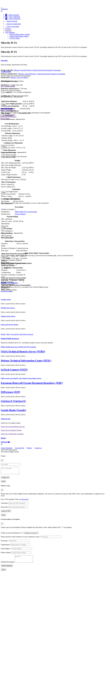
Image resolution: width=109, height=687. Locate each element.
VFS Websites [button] (10, 32)
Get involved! (19, 448)
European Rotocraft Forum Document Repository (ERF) (32, 383)
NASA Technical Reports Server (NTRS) (23, 351)
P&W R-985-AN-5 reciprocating (26, 212)
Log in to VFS (6, 511)
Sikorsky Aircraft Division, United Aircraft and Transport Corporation (37, 70)
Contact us (38, 448)
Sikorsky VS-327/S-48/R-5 (19, 77)
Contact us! (5, 477)
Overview (4, 60)
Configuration (6, 71)
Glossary (8, 29)
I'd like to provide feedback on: (12, 533)
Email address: (6, 548)
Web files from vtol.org (8, 308)
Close (3, 104)
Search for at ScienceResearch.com (12, 427)
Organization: (5, 545)
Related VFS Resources (9, 283)
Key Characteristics (8, 86)
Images (3, 438)
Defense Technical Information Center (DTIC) (26, 360)
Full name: (5, 541)
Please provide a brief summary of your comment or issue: (21, 537)
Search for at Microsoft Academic (12, 434)
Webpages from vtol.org (8, 316)
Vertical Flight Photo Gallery (19, 36)
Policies (29, 448)
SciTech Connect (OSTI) (14, 369)
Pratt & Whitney (20, 214)
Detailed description (7, 562)
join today (25, 499)
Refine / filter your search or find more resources (17, 334)
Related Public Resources (10, 338)
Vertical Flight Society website (19, 34)
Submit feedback (7, 566)
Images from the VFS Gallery (10, 324)
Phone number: (6, 552)
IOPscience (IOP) (10, 392)
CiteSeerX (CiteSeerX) (13, 401)
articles (6, 299)
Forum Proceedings (7, 291)
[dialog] (54, 98)
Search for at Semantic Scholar (11, 430)
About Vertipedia (6, 448)
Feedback (8, 30)
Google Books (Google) (13, 410)
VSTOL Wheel (14, 38)
